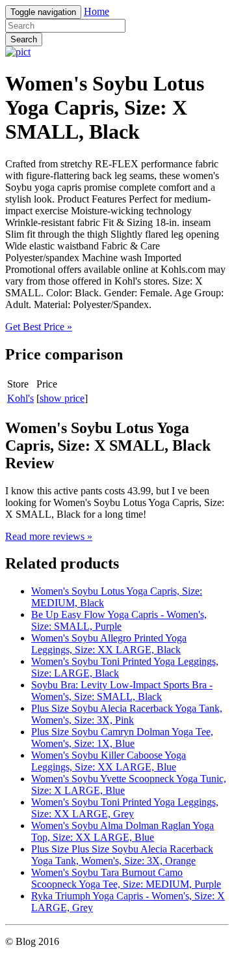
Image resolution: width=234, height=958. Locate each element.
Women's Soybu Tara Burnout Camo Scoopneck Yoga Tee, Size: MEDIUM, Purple (126, 878)
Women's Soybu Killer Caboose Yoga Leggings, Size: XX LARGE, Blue (108, 761)
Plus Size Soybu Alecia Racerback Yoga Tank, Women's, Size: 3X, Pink (126, 714)
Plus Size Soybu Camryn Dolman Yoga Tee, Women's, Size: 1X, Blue (122, 737)
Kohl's (20, 398)
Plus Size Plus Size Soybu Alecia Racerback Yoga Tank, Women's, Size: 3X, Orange (122, 854)
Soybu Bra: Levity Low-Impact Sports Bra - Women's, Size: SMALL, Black (122, 690)
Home (96, 11)
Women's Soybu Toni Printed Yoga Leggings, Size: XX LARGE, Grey (124, 807)
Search (23, 39)
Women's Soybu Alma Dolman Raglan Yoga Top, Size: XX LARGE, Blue (122, 831)
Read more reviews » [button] (48, 536)
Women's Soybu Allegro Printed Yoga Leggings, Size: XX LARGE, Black (109, 643)
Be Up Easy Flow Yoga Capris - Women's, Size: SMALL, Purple (119, 620)
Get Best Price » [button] (38, 326)
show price (62, 398)
